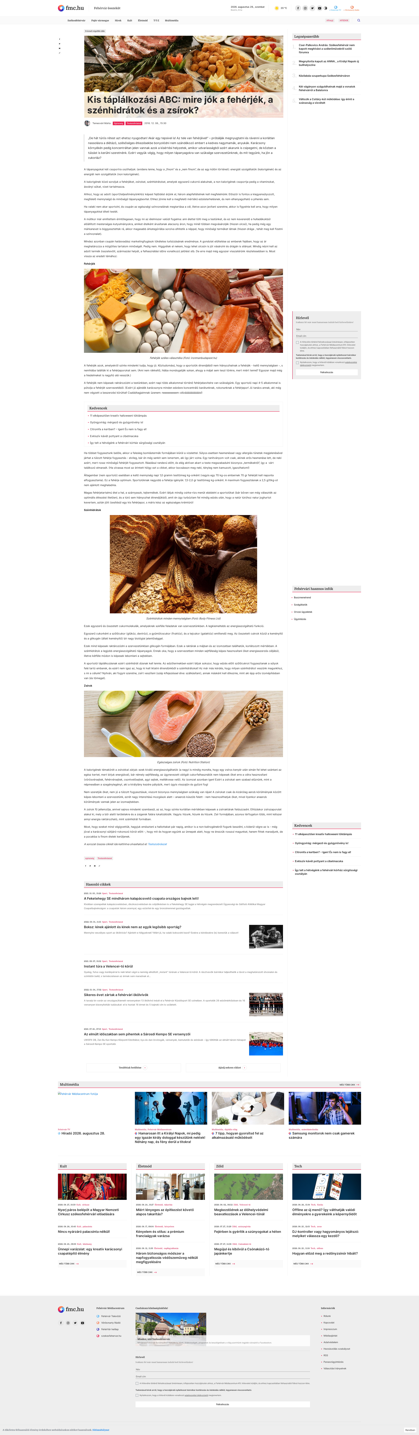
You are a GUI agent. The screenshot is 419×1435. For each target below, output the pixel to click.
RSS (326, 1355)
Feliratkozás (326, 372)
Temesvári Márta (101, 123)
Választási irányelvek (335, 1368)
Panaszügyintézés (334, 1361)
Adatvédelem (331, 1342)
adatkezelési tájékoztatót (196, 1395)
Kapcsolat (329, 1322)
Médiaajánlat (330, 1335)
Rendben (410, 1430)
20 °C (284, 8)
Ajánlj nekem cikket (229, 1067)
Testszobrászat (157, 844)
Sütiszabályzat (100, 1430)
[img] (71, 8)
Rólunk (327, 1316)
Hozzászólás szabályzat (337, 1348)
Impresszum (330, 1329)
